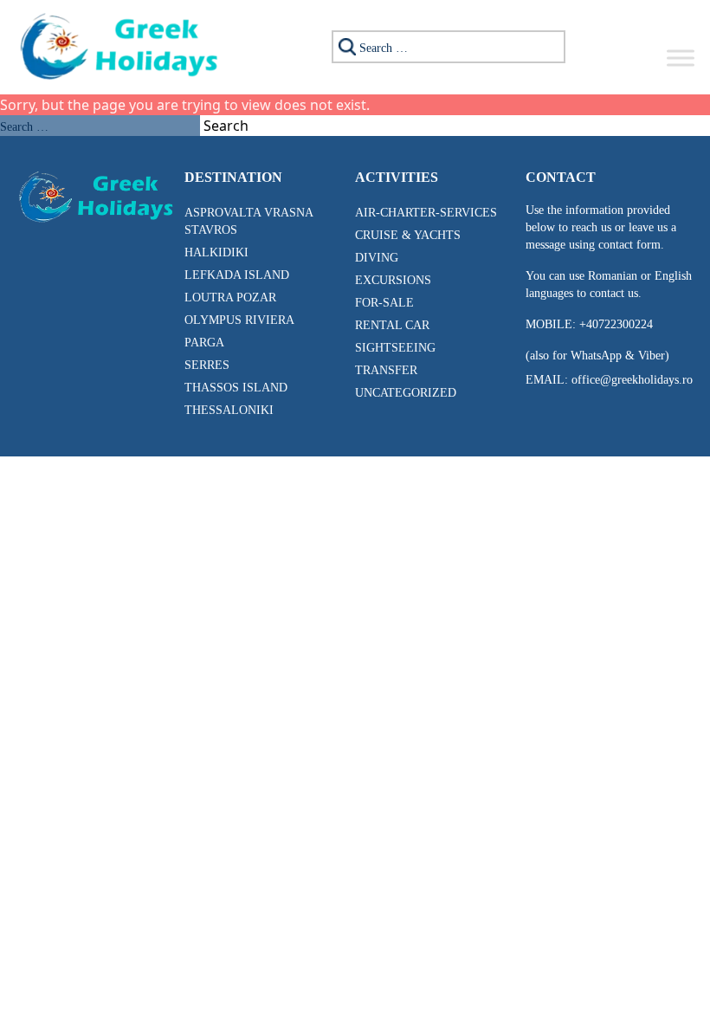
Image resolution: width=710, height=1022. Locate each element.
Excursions (393, 280)
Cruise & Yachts (408, 235)
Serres (206, 365)
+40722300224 (614, 324)
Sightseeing (395, 347)
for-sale (384, 302)
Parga (204, 342)
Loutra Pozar (230, 297)
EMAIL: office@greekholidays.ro (609, 379)
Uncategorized (405, 392)
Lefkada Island (236, 274)
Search (225, 125)
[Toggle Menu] (680, 57)
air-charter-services (426, 212)
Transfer (386, 370)
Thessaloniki (229, 410)
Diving (376, 257)
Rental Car (392, 325)
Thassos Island (235, 387)
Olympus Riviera (239, 320)
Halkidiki (216, 252)
